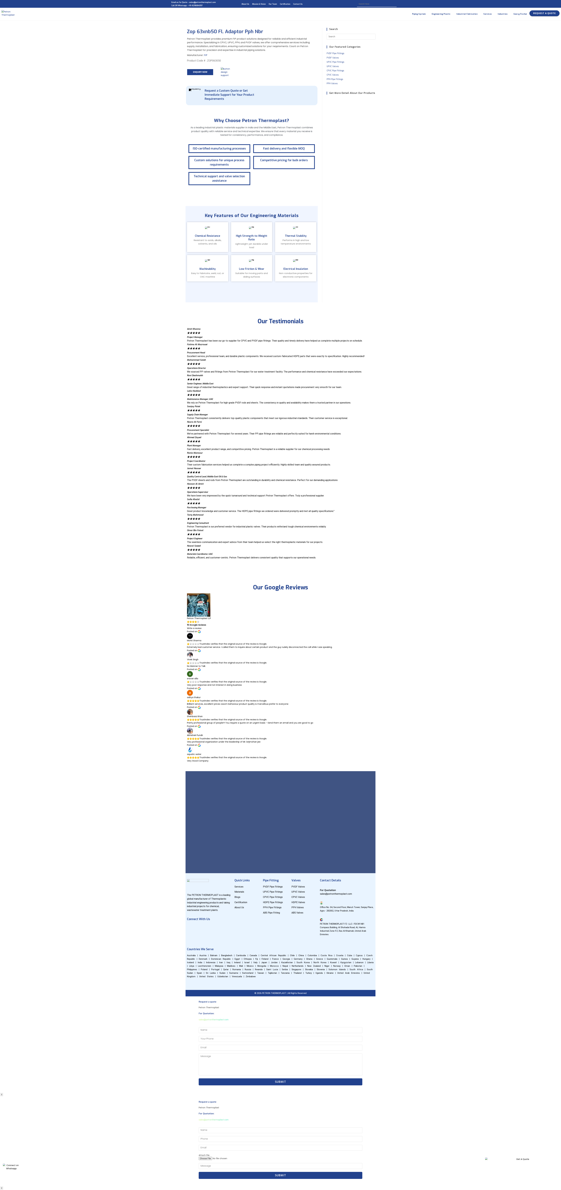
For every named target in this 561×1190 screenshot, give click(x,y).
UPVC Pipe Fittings (335, 62)
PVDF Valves (333, 57)
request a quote (544, 13)
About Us (245, 4)
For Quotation (328, 890)
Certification (285, 4)
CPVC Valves (333, 75)
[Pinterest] (190, 935)
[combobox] (377, 4)
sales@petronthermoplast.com (213, 1019)
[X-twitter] (225, 927)
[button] (280, 560)
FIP (205, 55)
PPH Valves (332, 83)
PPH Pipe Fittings (335, 79)
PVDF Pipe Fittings (335, 53)
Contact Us (298, 4)
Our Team (273, 4)
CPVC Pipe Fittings (335, 70)
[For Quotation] (321, 886)
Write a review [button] (194, 628)
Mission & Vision (259, 4)
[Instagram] (216, 927)
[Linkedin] (208, 927)
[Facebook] (190, 927)
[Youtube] (199, 927)
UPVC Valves (333, 66)
